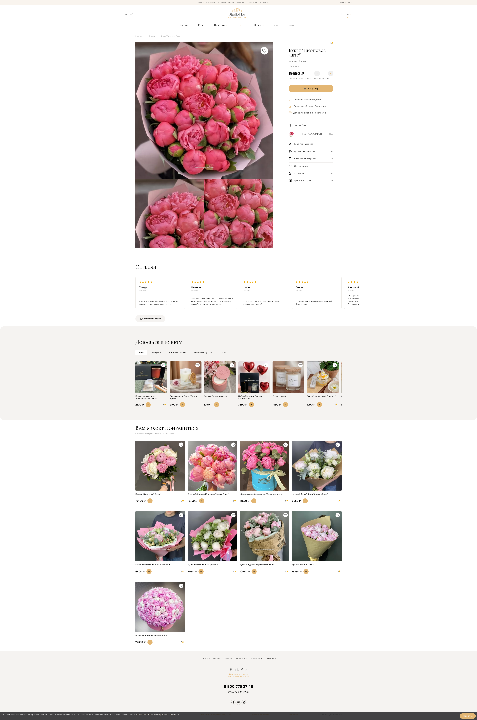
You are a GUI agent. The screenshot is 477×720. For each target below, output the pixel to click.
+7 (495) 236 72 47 (238, 692)
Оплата (231, 2)
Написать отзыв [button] (152, 318)
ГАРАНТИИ (228, 658)
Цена (275, 25)
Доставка (222, 2)
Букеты (183, 25)
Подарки (219, 25)
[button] (126, 13)
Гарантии (240, 2)
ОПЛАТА (216, 658)
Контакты (264, 2)
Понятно (468, 716)
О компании (252, 2)
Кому (291, 25)
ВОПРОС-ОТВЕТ (257, 658)
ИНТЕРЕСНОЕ (241, 658)
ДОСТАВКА (205, 658)
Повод (258, 25)
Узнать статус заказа (206, 2)
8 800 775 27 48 (238, 686)
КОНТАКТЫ (271, 658)
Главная (138, 36)
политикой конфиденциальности (161, 714)
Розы (201, 25)
